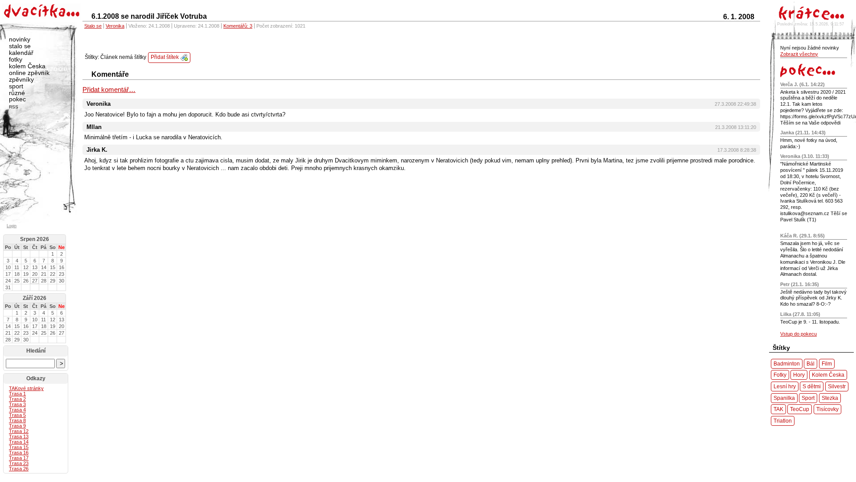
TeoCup (799, 409)
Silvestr (837, 386)
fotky (15, 59)
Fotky (780, 375)
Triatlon (783, 421)
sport (16, 86)
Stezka (830, 398)
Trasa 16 (19, 452)
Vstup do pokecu (798, 334)
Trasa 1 (17, 393)
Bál (811, 363)
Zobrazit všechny (799, 54)
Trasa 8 (17, 420)
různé (17, 92)
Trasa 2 (17, 399)
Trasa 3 (17, 404)
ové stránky (26, 388)
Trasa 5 (17, 415)
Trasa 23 (19, 463)
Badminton (787, 363)
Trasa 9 (17, 425)
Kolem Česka (828, 375)
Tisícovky (827, 409)
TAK (778, 409)
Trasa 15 (19, 447)
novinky (19, 39)
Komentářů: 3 (237, 26)
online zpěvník (29, 72)
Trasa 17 (19, 458)
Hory (799, 375)
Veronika (115, 26)
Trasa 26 (19, 468)
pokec (17, 99)
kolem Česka (27, 66)
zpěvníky (21, 79)
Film (827, 363)
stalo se (20, 46)
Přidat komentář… (109, 89)
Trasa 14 (19, 442)
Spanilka (784, 398)
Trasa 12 (19, 431)
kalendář (21, 52)
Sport (808, 398)
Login (11, 226)
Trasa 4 (17, 409)
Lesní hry (785, 386)
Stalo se (93, 26)
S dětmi (811, 386)
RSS (13, 106)
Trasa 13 (19, 436)
